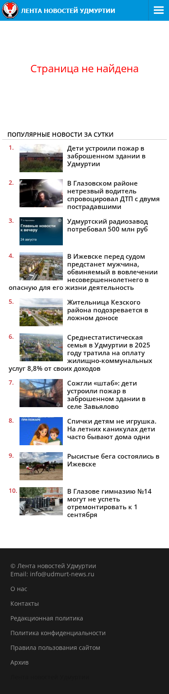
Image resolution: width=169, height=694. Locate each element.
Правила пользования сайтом (55, 647)
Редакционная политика (46, 618)
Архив (19, 662)
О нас (18, 589)
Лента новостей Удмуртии (49, 677)
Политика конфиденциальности (58, 633)
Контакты (24, 603)
